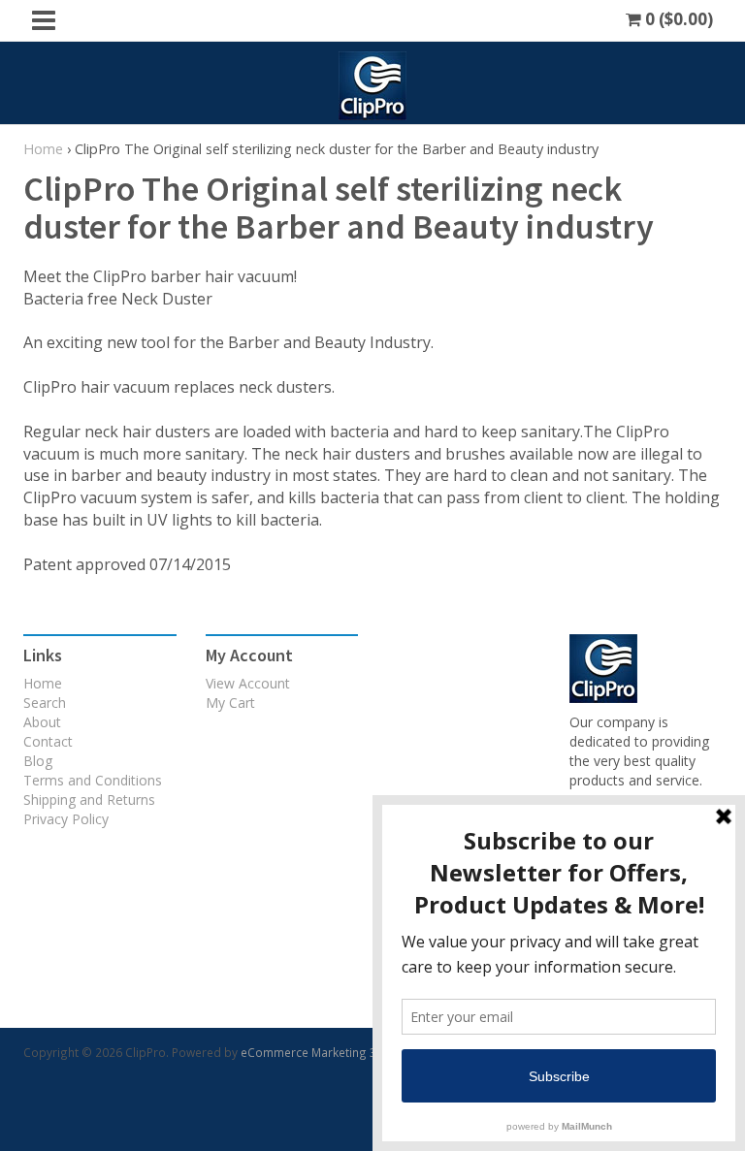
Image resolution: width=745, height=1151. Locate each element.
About (42, 722)
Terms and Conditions (92, 780)
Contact (48, 741)
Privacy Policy (66, 819)
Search (44, 702)
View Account (248, 683)
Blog (37, 760)
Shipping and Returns (89, 799)
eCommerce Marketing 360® (321, 1052)
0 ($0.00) (677, 19)
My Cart (230, 702)
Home (43, 149)
